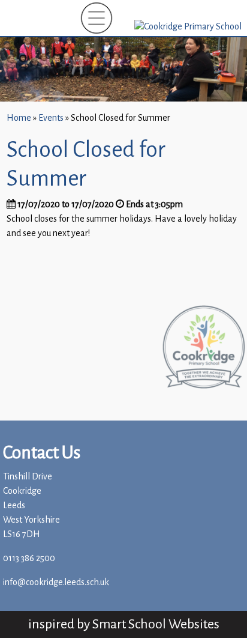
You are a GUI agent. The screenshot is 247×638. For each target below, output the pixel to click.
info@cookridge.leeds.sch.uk (56, 582)
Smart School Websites (155, 624)
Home (19, 118)
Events (51, 118)
